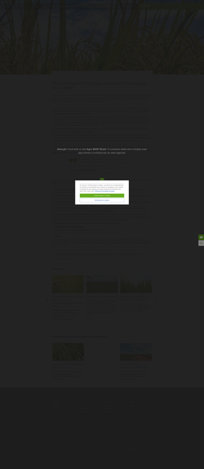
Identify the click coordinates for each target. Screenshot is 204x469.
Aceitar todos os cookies (102, 195)
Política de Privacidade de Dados (104, 191)
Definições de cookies (102, 200)
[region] (102, 192)
